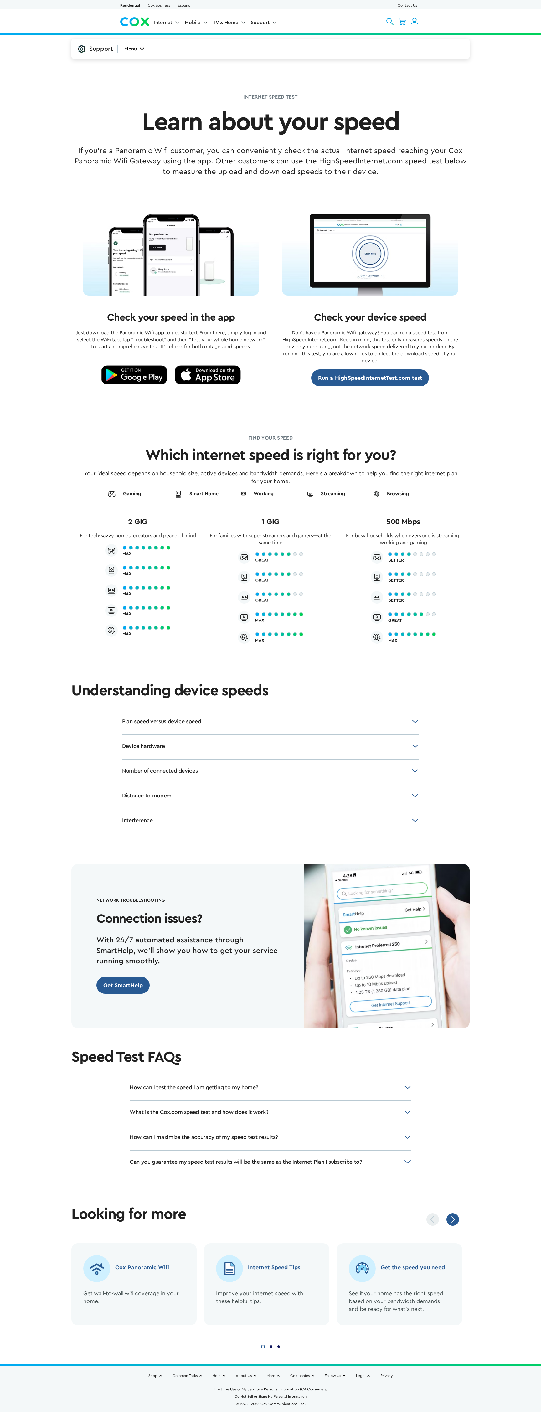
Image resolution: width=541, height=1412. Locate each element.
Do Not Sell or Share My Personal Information (271, 1396)
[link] (370, 377)
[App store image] (208, 374)
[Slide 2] (271, 1346)
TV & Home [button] (225, 22)
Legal (360, 1376)
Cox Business (159, 5)
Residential (130, 5)
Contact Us (407, 5)
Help (217, 1376)
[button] (390, 21)
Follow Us (333, 1376)
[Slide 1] (263, 1346)
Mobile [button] (192, 22)
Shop (152, 1376)
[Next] (452, 1219)
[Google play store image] (134, 374)
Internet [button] (163, 22)
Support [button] (260, 22)
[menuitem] (167, 24)
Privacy (386, 1376)
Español (184, 5)
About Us (244, 1376)
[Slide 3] (278, 1346)
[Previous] (432, 1219)
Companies (300, 1376)
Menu (130, 48)
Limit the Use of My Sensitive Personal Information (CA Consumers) (270, 1389)
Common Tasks (185, 1376)
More (271, 1376)
